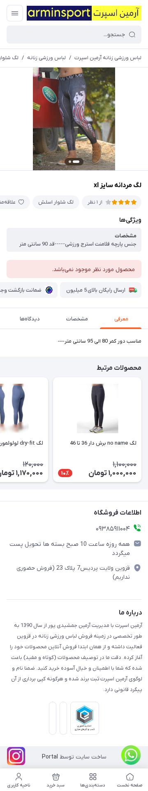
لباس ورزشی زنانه (46, 57)
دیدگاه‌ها (30, 318)
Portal (50, 757)
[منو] (15, 13)
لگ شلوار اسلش (56, 202)
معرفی (121, 318)
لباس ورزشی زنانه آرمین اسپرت (107, 57)
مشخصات (77, 318)
